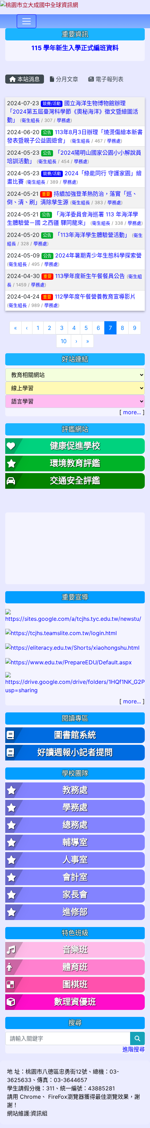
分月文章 (66, 79)
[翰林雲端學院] (61, 632)
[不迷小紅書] (72, 646)
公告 (47, 132)
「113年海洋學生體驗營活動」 (92, 234)
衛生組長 (31, 120)
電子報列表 (108, 79)
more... (132, 412)
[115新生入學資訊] (75, 615)
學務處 (63, 120)
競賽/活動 (52, 103)
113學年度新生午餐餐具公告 (90, 275)
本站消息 (28, 79)
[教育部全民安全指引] (68, 661)
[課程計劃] (75, 682)
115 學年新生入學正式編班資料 (75, 48)
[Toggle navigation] (26, 21)
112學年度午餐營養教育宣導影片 (95, 296)
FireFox (56, 1096)
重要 (46, 194)
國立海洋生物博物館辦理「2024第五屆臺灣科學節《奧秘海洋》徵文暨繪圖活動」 (72, 111)
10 (64, 341)
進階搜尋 (133, 1049)
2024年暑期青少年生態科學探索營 (98, 255)
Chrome (30, 1096)
